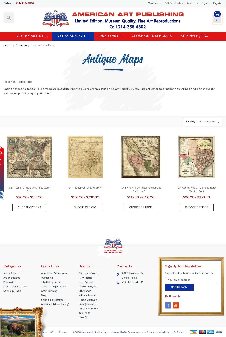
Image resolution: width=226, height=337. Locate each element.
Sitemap (62, 332)
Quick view (29, 153)
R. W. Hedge (86, 278)
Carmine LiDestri (88, 273)
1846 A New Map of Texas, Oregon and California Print (140, 190)
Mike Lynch (85, 291)
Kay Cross (84, 313)
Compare (28, 161)
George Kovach (87, 304)
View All (83, 317)
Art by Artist (30, 36)
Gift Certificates (174, 3)
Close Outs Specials (152, 36)
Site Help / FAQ (195, 36)
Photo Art (109, 36)
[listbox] (209, 122)
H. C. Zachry (86, 282)
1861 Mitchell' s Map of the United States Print (29, 190)
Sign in (205, 4)
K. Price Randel (87, 295)
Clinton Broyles (87, 287)
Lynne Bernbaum (88, 309)
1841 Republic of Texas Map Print (85, 188)
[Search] (9, 17)
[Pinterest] (183, 305)
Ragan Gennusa (88, 300)
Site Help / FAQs (50, 282)
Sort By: (190, 122)
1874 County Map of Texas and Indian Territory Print (197, 190)
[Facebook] (168, 305)
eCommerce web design (158, 332)
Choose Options (29, 207)
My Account (154, 3)
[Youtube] (176, 305)
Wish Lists (192, 3)
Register (217, 4)
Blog (43, 295)
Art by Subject (71, 36)
